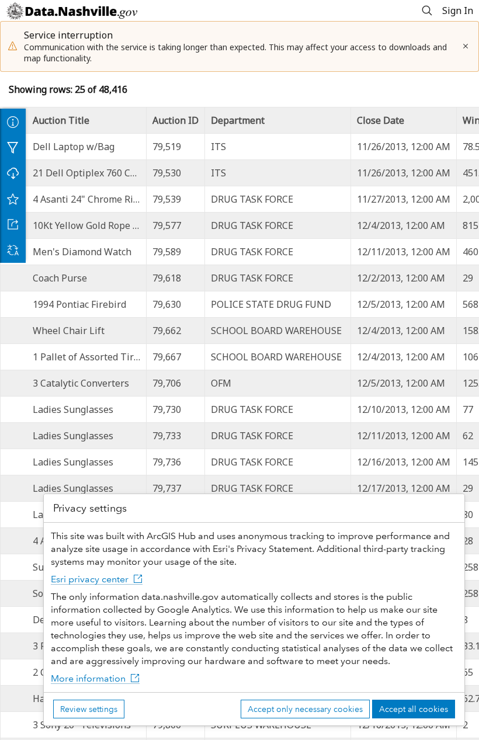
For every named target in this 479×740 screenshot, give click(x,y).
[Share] (13, 224)
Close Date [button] (380, 120)
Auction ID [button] (175, 120)
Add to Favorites (13, 198)
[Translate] (13, 250)
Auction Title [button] (61, 120)
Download (13, 173)
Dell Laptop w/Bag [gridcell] (73, 146)
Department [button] (238, 120)
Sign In (457, 10)
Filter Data (13, 147)
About (13, 121)
